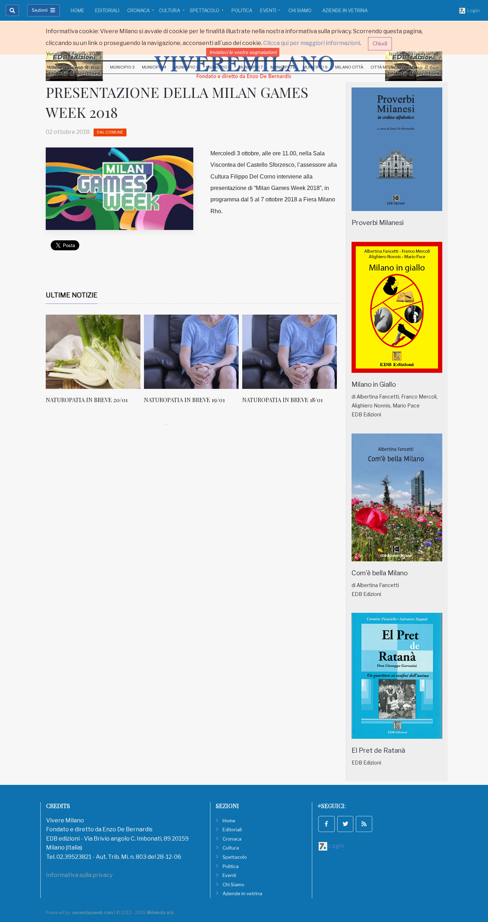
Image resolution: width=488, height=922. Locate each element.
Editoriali (107, 10)
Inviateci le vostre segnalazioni (243, 52)
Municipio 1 (59, 67)
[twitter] (345, 824)
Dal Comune (110, 132)
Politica (241, 10)
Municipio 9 (315, 67)
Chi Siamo (300, 10)
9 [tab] (230, 424)
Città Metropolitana (394, 67)
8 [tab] (220, 424)
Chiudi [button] (380, 43)
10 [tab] (241, 424)
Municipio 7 (250, 67)
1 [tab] (145, 424)
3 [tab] (166, 424)
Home (77, 10)
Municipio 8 (282, 67)
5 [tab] (187, 424)
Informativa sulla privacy (79, 875)
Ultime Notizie (72, 295)
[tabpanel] (95, 363)
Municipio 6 (218, 67)
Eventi (268, 10)
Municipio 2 (90, 67)
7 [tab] (209, 424)
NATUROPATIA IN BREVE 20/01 (87, 400)
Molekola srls (160, 912)
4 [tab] (177, 424)
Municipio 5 (186, 67)
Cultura (170, 10)
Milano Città (349, 67)
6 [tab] (198, 424)
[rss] (364, 824)
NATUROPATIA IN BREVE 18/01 (282, 400)
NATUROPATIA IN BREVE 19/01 (184, 400)
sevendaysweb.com (92, 912)
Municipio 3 (122, 67)
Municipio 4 (154, 67)
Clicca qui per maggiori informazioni (311, 43)
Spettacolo (205, 10)
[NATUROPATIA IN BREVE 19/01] (191, 352)
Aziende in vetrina (345, 10)
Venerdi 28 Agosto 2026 (73, 53)
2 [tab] (155, 424)
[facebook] (326, 824)
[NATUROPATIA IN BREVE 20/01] (93, 352)
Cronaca (139, 10)
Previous (40, 366)
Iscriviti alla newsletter (413, 53)
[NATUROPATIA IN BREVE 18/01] (289, 352)
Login (472, 10)
